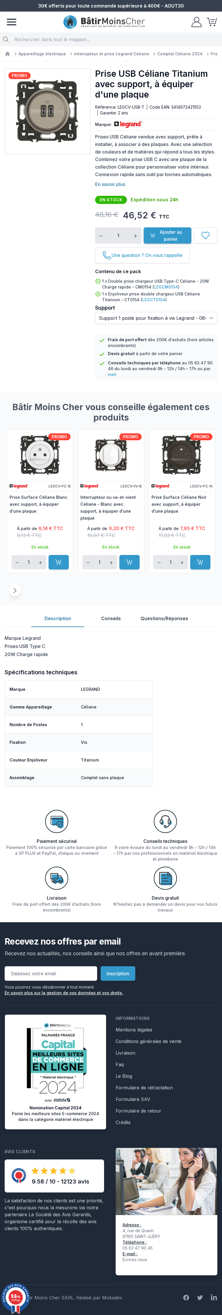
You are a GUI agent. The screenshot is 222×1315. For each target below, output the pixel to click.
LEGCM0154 (166, 286)
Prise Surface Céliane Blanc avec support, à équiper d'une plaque (39, 504)
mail (112, 374)
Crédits (123, 1122)
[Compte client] (194, 22)
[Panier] (209, 22)
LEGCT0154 (153, 299)
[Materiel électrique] (7, 54)
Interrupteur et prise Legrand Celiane (111, 53)
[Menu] (11, 22)
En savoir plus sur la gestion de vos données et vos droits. (64, 992)
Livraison (125, 1053)
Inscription (118, 973)
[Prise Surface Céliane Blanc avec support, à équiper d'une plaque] (40, 455)
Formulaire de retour (138, 1111)
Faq (120, 1064)
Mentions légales (134, 1030)
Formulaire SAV (133, 1099)
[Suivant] (15, 590)
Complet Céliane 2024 (180, 53)
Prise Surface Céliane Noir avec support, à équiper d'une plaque (179, 504)
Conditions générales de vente (149, 1041)
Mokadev (112, 1298)
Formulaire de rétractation (144, 1088)
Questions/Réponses (164, 618)
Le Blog (124, 1076)
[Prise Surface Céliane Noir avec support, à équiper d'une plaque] (181, 455)
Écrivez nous (135, 1259)
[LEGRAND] (127, 124)
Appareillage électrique (42, 53)
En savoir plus (110, 184)
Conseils (111, 618)
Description (58, 618)
